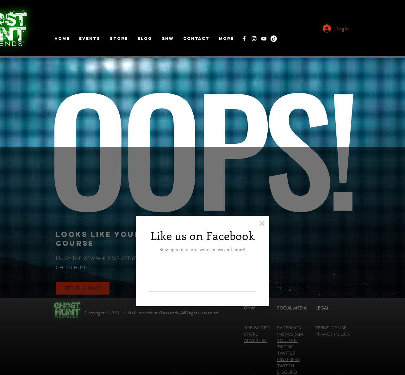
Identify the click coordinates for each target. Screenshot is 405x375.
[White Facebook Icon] (244, 38)
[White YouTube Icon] (264, 38)
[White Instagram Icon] (254, 38)
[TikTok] (274, 38)
